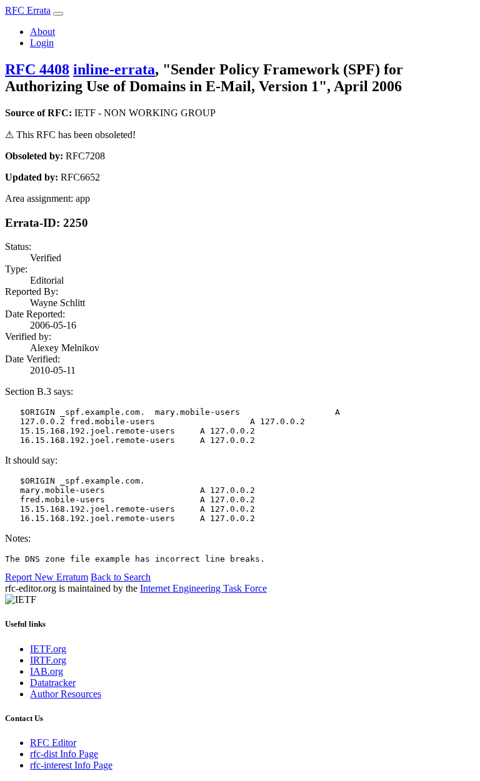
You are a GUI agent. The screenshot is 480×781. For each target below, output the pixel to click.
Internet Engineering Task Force (203, 588)
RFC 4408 (37, 69)
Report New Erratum (46, 577)
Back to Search (121, 577)
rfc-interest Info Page (71, 765)
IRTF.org (48, 660)
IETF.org (48, 649)
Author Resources (65, 694)
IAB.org (46, 671)
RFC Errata (28, 10)
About (42, 31)
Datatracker (53, 682)
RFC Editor (53, 742)
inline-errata (114, 69)
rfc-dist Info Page (64, 754)
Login (42, 42)
